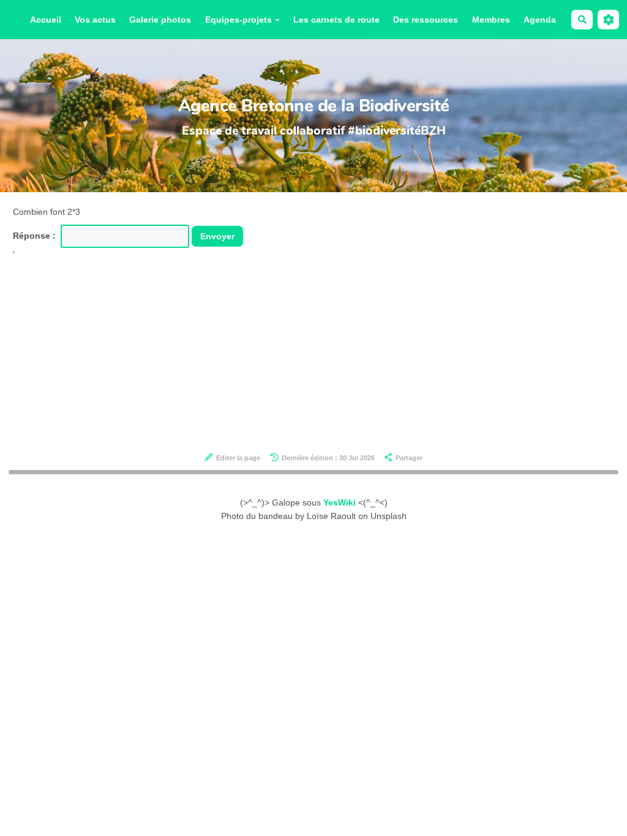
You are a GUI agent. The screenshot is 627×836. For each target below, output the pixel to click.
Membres (491, 19)
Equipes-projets (238, 19)
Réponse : (35, 236)
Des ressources (425, 19)
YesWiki (339, 502)
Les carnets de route (336, 19)
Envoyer (217, 236)
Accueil (45, 19)
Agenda (540, 19)
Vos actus (95, 19)
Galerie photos (160, 19)
